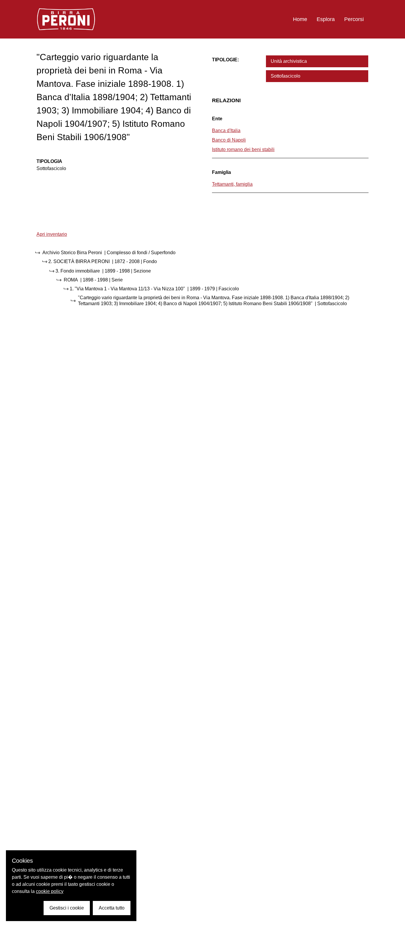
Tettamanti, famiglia (232, 184)
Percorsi (354, 19)
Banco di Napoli (229, 140)
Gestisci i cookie (67, 907)
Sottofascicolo (285, 76)
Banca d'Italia (226, 130)
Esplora (326, 19)
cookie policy (49, 891)
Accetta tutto (112, 907)
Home (300, 19)
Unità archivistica (289, 61)
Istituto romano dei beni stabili (243, 149)
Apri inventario (51, 234)
